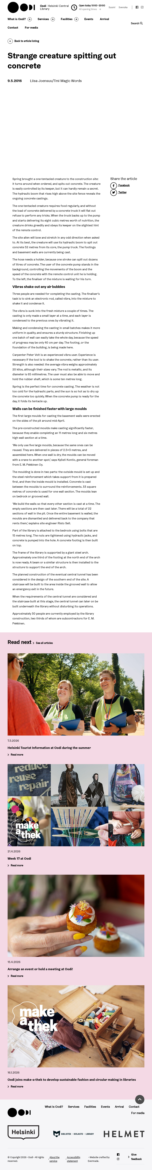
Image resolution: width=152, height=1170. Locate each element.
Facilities (66, 19)
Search (135, 23)
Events (88, 19)
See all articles (44, 643)
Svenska (123, 7)
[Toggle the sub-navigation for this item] (29, 19)
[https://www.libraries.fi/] (73, 1133)
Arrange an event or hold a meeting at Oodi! (40, 969)
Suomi (112, 7)
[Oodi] (19, 1112)
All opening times (88, 9)
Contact (13, 27)
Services (43, 19)
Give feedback (136, 1157)
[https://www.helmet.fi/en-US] (124, 1133)
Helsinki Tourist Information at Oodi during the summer (49, 748)
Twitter (122, 192)
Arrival (104, 19)
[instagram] (142, 7)
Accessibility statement (73, 1159)
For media (31, 27)
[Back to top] (139, 1099)
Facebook (124, 185)
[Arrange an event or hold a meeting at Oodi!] (76, 916)
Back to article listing (26, 41)
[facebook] (137, 7)
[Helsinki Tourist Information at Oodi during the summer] (76, 694)
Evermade (93, 1161)
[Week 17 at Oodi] (76, 805)
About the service (54, 1159)
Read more (17, 755)
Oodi (21, 7)
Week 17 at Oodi (19, 858)
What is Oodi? (17, 19)
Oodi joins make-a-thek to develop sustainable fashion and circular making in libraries (72, 1079)
